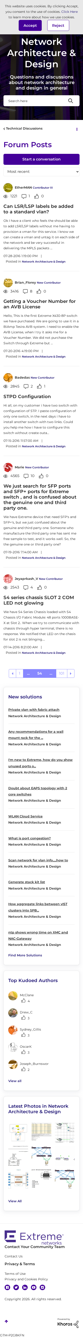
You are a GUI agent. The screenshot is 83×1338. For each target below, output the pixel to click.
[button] (30, 25)
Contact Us (14, 1256)
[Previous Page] (12, 673)
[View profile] (8, 187)
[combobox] (41, 100)
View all (14, 1081)
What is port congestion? (29, 838)
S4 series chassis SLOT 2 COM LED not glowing (38, 600)
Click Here (69, 12)
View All (15, 1201)
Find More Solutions (25, 955)
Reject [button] (58, 25)
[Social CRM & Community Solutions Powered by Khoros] (68, 1323)
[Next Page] (70, 673)
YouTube (33, 1287)
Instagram (42, 1287)
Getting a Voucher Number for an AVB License (39, 304)
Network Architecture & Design (43, 261)
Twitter (16, 1287)
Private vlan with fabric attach (33, 710)
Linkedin (25, 1287)
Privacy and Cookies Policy (26, 1279)
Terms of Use (15, 1274)
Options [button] (77, 128)
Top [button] (6, 1321)
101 (61, 673)
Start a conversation (41, 159)
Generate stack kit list (26, 882)
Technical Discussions (24, 128)
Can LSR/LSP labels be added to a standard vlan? (38, 209)
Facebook (7, 1287)
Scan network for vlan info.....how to (38, 860)
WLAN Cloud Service (25, 816)
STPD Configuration (27, 396)
